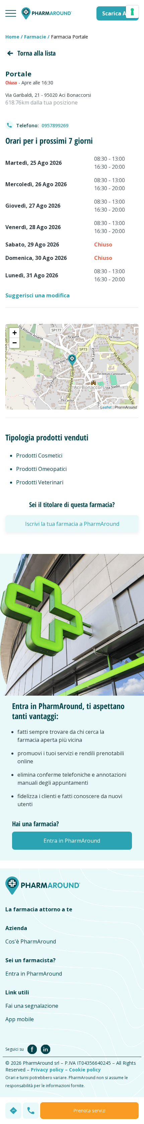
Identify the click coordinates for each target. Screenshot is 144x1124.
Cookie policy (85, 1069)
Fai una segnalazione (31, 1005)
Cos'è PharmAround (30, 941)
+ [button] (14, 333)
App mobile (19, 1019)
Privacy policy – (50, 1069)
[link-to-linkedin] (45, 1048)
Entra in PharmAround (33, 973)
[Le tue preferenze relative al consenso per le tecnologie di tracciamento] (132, 11)
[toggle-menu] (10, 13)
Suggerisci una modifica (37, 295)
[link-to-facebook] (33, 1048)
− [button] (14, 343)
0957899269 (55, 125)
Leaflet (106, 407)
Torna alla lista (36, 53)
